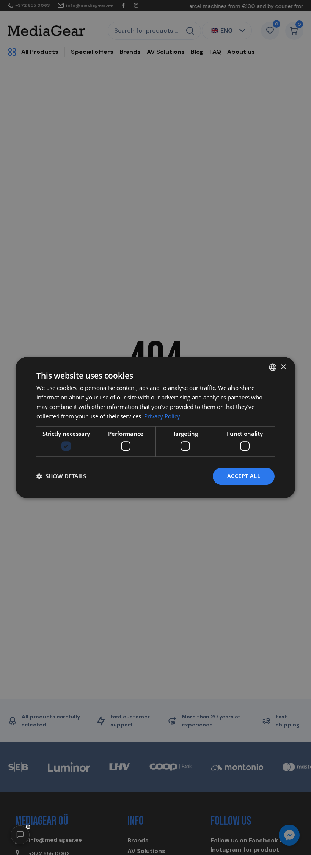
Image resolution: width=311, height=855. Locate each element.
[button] (20, 834)
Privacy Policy (162, 416)
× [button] (283, 367)
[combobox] (272, 367)
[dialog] (155, 427)
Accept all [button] (243, 475)
